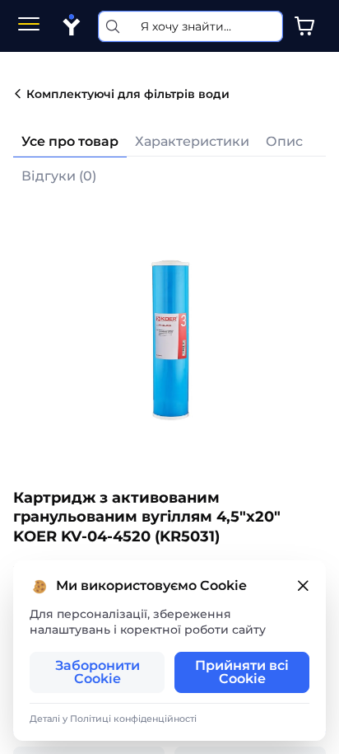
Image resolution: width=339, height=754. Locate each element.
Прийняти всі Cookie (242, 672)
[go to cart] (304, 26)
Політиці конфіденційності (133, 718)
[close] (302, 586)
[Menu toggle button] (28, 26)
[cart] (304, 26)
